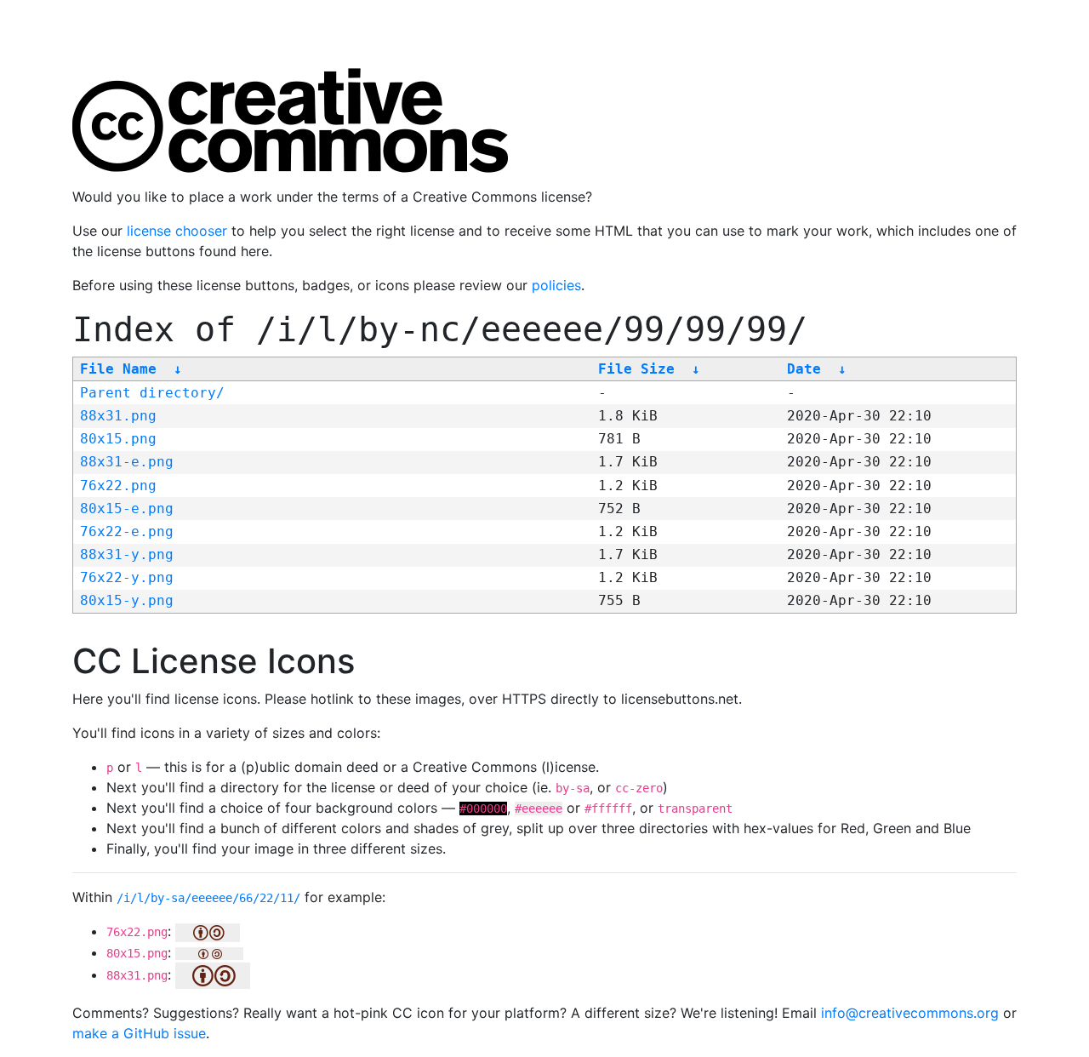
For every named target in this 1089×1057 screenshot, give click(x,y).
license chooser (177, 230)
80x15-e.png (127, 508)
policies (556, 285)
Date (804, 369)
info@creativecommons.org (910, 1012)
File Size (636, 369)
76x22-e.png (127, 531)
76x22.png (118, 485)
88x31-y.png (127, 554)
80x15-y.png (127, 600)
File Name (118, 369)
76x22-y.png (127, 577)
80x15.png (118, 439)
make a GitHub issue (139, 1033)
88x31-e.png (127, 462)
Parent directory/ (152, 393)
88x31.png (118, 416)
